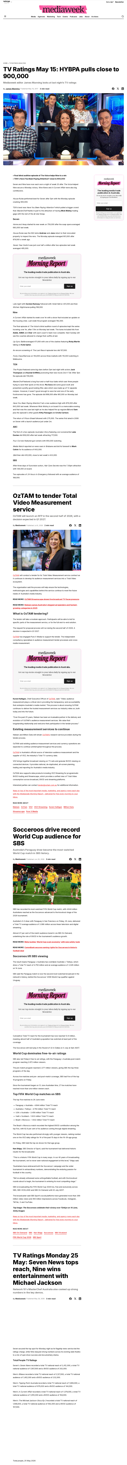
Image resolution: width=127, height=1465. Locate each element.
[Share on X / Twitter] (118, 89)
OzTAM (16, 575)
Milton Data (69, 807)
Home (5, 63)
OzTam (24, 807)
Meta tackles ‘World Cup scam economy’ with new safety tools (52, 942)
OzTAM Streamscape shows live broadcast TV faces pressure (52, 599)
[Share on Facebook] (113, 89)
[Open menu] (5, 16)
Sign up (70, 286)
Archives (94, 17)
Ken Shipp (38, 1233)
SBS (30, 1233)
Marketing (51, 17)
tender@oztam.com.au (47, 785)
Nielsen (16, 807)
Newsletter (119, 2)
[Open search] (122, 16)
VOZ (31, 807)
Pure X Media (32, 811)
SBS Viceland (61, 1233)
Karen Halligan (55, 807)
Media (33, 17)
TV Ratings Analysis (17, 63)
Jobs (81, 17)
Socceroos (48, 1233)
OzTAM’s (46, 735)
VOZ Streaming (40, 807)
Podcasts (73, 17)
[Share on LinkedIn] (122, 89)
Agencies (41, 17)
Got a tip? (109, 2)
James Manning (13, 89)
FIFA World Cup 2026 (22, 1237)
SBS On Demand (20, 1233)
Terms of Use (52, 293)
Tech (59, 17)
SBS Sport (37, 1237)
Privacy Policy (65, 293)
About (87, 17)
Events (65, 17)
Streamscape (19, 811)
